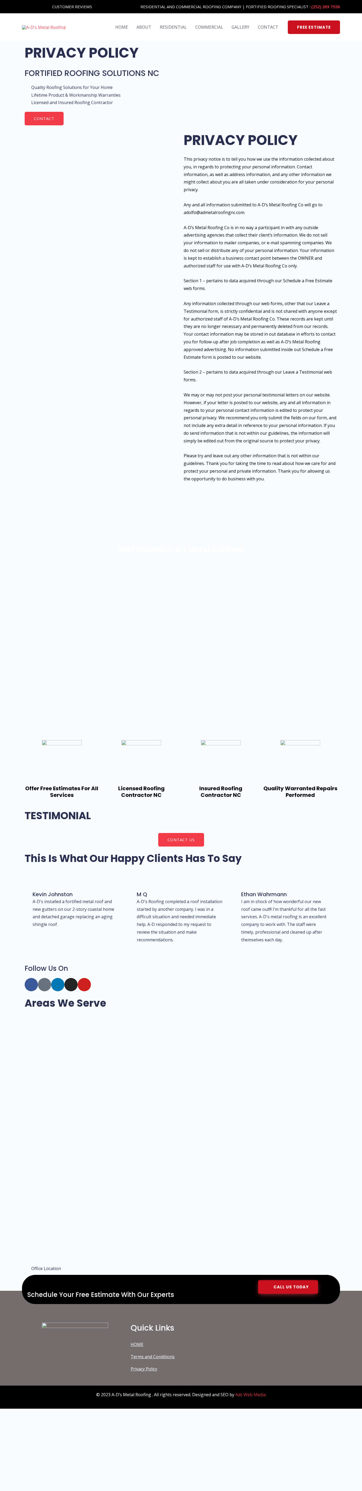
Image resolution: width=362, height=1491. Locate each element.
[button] (314, 27)
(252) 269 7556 (325, 6)
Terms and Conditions (153, 1357)
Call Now (68, 1475)
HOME (121, 27)
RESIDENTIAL (173, 27)
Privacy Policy (144, 1369)
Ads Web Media (250, 1395)
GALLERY (240, 27)
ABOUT (143, 27)
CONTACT (268, 27)
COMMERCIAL (209, 27)
